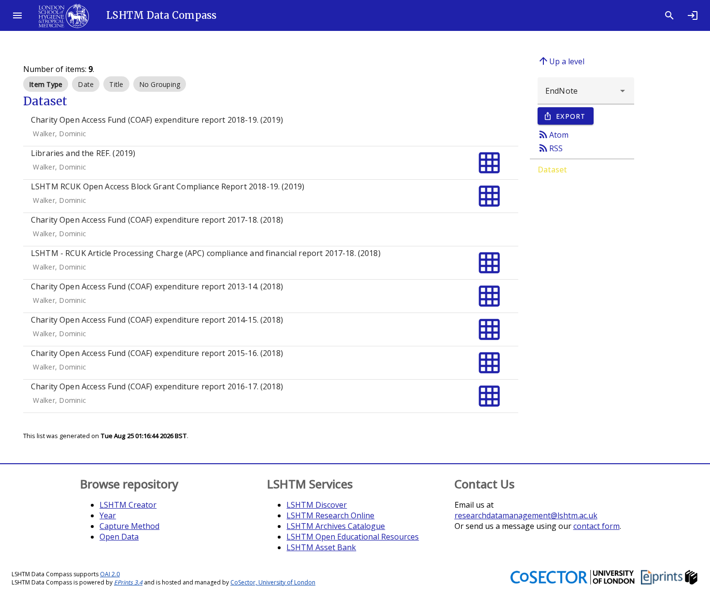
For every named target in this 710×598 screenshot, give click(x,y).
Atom (553, 134)
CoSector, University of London (272, 582)
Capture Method (129, 526)
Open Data (119, 536)
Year (107, 515)
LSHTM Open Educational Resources (352, 536)
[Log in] (692, 15)
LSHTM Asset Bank (321, 547)
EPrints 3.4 (128, 582)
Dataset (552, 169)
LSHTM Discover (316, 504)
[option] (45, 84)
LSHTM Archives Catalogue (335, 526)
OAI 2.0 (110, 574)
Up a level (561, 61)
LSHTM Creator (127, 504)
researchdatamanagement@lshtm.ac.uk (525, 515)
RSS (550, 148)
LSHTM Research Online (330, 515)
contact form (596, 526)
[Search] (669, 15)
